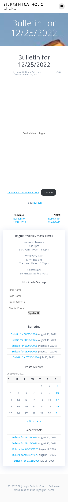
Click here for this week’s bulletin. (23, 192)
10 (57, 392)
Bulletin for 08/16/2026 (24, 340)
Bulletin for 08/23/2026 (24, 334)
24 (57, 406)
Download (48, 192)
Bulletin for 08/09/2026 (24, 345)
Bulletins (36, 72)
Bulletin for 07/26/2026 (26, 357)
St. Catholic (23, 6)
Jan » (38, 421)
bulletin (37, 202)
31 (57, 413)
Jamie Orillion (22, 72)
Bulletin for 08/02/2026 (24, 351)
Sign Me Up (34, 313)
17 (57, 399)
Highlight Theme (45, 490)
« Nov (30, 421)
